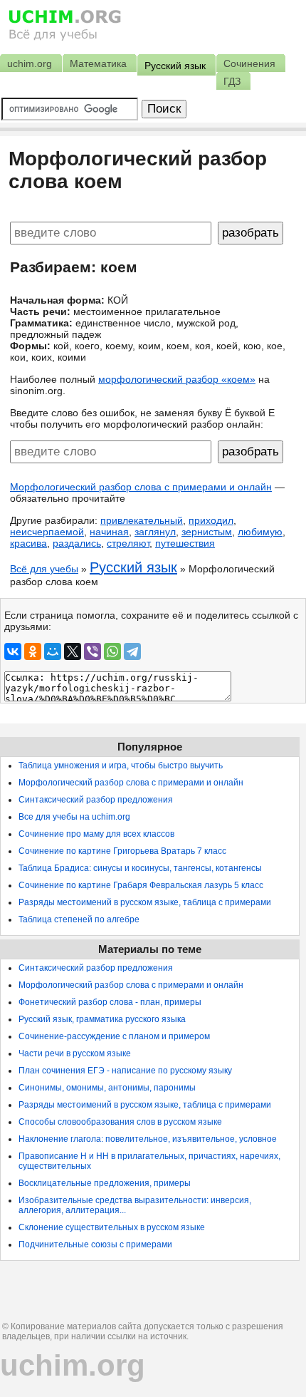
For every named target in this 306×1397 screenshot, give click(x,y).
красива (28, 543)
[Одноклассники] (32, 651)
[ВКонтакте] (12, 651)
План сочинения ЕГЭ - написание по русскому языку (125, 1071)
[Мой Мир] (52, 651)
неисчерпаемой (47, 531)
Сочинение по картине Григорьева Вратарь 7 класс (122, 851)
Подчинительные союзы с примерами (95, 1244)
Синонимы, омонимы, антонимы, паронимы (107, 1088)
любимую (260, 531)
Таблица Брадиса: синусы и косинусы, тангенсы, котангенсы (140, 868)
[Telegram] (132, 651)
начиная (109, 531)
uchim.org (72, 1365)
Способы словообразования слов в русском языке (120, 1122)
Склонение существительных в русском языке (112, 1227)
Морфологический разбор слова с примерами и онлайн (141, 487)
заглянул (155, 531)
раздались (77, 543)
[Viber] (92, 651)
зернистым (206, 531)
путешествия (185, 543)
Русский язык (133, 567)
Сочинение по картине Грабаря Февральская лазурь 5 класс (141, 885)
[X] (72, 651)
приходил (211, 520)
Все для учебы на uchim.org (74, 817)
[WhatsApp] (112, 651)
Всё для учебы (44, 568)
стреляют (128, 543)
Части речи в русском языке (75, 1053)
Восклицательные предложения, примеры (105, 1183)
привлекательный (141, 520)
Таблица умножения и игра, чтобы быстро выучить (121, 765)
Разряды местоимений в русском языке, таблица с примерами (145, 902)
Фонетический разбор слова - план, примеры (110, 1002)
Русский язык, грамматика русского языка (102, 1019)
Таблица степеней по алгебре (79, 919)
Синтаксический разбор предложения (96, 800)
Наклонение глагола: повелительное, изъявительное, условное (148, 1139)
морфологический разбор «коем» (176, 379)
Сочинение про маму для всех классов (96, 834)
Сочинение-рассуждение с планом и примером (114, 1036)
